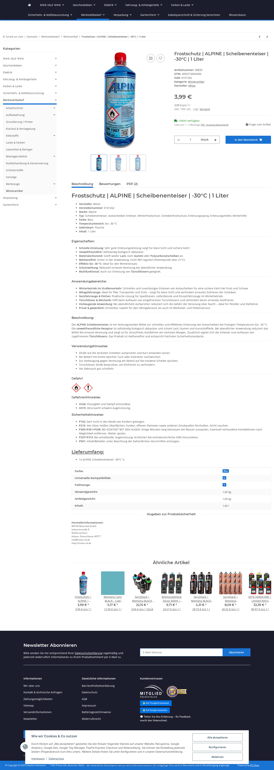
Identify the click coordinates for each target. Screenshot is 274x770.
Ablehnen (217, 756)
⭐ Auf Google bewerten (155, 710)
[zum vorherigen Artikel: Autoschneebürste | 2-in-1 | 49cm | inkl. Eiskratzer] (259, 37)
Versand (205, 109)
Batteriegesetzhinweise (96, 712)
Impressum (38, 758)
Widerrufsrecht (91, 719)
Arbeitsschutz (14, 108)
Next (265, 593)
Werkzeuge (13, 184)
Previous (78, 593)
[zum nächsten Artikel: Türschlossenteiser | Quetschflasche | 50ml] (267, 37)
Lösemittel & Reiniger (19, 149)
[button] (30, 58)
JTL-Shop (254, 765)
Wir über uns (31, 685)
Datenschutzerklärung (89, 653)
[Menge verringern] (178, 140)
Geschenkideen (12, 65)
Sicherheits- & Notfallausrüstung (23, 93)
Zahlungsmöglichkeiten (38, 699)
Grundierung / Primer (19, 122)
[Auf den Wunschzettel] (160, 58)
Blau (225, 471)
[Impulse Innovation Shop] (29, 5)
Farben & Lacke (12, 86)
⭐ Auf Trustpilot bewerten (156, 703)
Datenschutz (56, 758)
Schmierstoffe (14, 170)
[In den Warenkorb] (75, 49)
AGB (84, 699)
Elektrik (7, 72)
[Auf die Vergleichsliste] (151, 58)
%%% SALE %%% (13, 58)
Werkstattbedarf (13, 100)
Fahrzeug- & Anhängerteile (20, 79)
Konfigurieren (217, 747)
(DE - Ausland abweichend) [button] (215, 124)
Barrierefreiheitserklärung (98, 685)
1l (224, 484)
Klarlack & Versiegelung (20, 128)
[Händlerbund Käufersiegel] (176, 691)
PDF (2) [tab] (132, 184)
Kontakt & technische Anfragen (42, 692)
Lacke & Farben (15, 142)
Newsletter (30, 719)
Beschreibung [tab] (82, 184)
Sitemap (28, 705)
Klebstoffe (12, 135)
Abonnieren (236, 652)
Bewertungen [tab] (110, 184)
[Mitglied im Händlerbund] (151, 691)
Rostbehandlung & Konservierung (27, 163)
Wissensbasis (237, 15)
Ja (224, 478)
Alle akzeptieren (217, 737)
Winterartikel (196, 81)
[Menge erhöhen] (215, 140)
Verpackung (10, 198)
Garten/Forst (11, 204)
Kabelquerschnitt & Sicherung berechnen (194, 15)
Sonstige (11, 177)
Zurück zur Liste (14, 36)
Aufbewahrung (15, 115)
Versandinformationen (37, 712)
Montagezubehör (16, 156)
